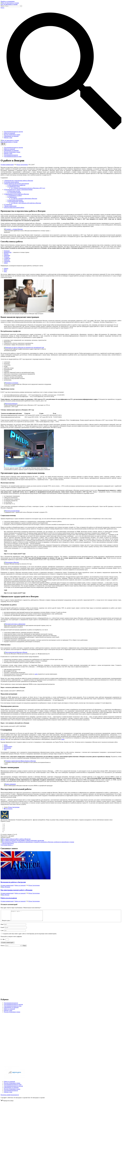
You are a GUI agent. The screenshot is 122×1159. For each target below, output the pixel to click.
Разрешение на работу (14, 195)
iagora (5, 745)
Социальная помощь (14, 192)
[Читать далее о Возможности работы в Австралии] (25, 879)
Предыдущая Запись (7, 843)
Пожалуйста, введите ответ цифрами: (11, 936)
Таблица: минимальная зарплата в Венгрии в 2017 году (28, 188)
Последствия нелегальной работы (14, 207)
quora (62, 739)
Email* (2, 927)
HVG (5, 270)
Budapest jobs (7, 252)
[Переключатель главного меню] (3, 144)
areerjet (6, 261)
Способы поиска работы (11, 182)
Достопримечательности (11, 155)
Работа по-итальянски (9, 898)
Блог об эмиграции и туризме (9, 4)
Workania (6, 257)
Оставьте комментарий (7, 164)
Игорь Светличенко (13, 807)
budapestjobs (7, 748)
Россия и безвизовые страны (12, 134)
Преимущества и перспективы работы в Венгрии (18, 180)
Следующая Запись (7, 845)
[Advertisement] (13, 971)
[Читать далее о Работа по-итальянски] (5, 894)
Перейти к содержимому (8, 1)
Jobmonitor (7, 255)
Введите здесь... (6, 920)
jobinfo (6, 260)
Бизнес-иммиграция (10, 206)
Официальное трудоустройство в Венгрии (16, 194)
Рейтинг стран (8, 137)
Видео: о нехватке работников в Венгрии (24, 198)
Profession (6, 251)
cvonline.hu (7, 258)
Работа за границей (9, 133)
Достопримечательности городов (13, 131)
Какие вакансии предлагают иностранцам (16, 183)
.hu (8, 260)
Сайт (2, 930)
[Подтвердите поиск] (21, 6)
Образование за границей (11, 136)
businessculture (8, 746)
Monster (6, 254)
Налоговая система (13, 191)
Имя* (2, 924)
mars (5, 749)
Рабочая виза (12, 197)
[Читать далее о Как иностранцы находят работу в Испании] (5, 887)
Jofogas (6, 268)
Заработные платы (13, 186)
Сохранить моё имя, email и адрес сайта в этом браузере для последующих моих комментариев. (30, 933)
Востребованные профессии (16, 185)
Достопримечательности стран (12, 156)
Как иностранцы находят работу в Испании (16, 890)
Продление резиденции (15, 200)
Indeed (6, 263)
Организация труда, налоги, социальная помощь (18, 189)
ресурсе (3, 739)
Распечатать (8, 808)
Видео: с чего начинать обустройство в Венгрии (26, 203)
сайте (36, 674)
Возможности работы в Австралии (13, 882)
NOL (5, 271)
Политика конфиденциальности (10, 1095)
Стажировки (8, 204)
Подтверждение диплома (15, 201)
